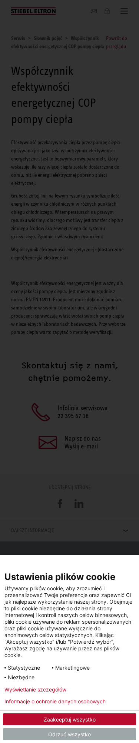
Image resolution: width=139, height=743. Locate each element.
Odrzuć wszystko (69, 734)
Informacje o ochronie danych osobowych (55, 701)
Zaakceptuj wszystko (70, 719)
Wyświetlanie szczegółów (35, 690)
